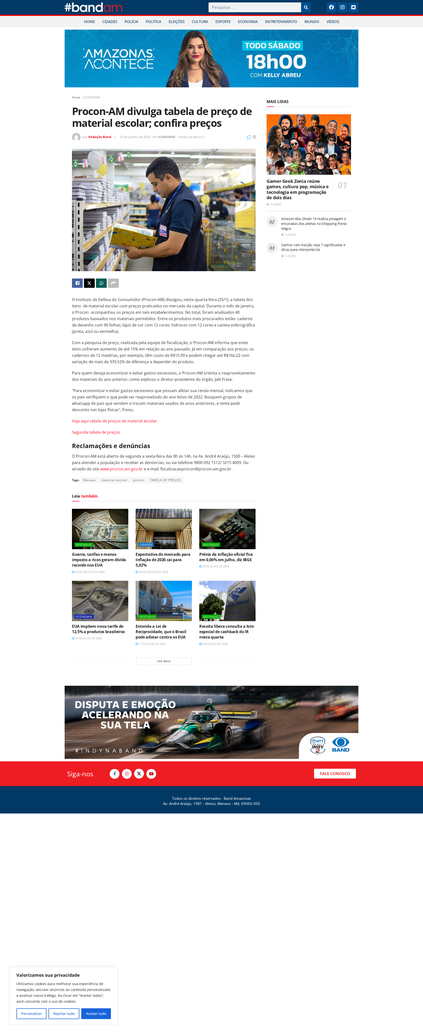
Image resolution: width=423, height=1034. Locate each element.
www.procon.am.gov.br (121, 469)
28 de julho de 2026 (215, 566)
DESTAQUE (84, 544)
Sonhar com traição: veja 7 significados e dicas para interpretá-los (313, 247)
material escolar (114, 480)
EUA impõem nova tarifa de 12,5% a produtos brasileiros (98, 629)
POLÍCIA (131, 21)
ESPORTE (223, 21)
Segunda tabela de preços (96, 432)
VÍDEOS (333, 21)
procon (138, 480)
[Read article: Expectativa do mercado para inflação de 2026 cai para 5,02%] (164, 529)
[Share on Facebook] (77, 283)
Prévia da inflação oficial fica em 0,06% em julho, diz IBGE (226, 557)
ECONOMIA (248, 21)
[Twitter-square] (353, 7)
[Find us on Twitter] (139, 773)
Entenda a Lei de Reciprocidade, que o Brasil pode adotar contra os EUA (161, 632)
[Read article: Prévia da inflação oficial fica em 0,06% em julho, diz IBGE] (227, 529)
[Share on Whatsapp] (101, 283)
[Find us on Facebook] (114, 774)
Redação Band (99, 137)
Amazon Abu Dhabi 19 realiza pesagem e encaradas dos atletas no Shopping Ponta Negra (314, 223)
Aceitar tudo (96, 1013)
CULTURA (200, 21)
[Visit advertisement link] (211, 58)
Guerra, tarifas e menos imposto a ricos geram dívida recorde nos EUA (99, 560)
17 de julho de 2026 (151, 644)
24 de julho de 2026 (88, 638)
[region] (64, 995)
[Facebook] (331, 7)
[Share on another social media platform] (113, 283)
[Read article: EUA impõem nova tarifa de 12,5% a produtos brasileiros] (100, 601)
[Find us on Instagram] (127, 774)
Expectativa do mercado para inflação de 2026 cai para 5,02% (163, 560)
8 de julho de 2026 (214, 644)
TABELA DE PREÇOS (165, 480)
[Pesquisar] (306, 7)
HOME (89, 21)
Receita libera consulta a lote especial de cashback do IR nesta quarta (226, 632)
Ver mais (164, 661)
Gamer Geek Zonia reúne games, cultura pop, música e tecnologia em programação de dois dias (298, 189)
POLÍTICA (153, 21)
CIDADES (109, 21)
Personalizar (31, 1013)
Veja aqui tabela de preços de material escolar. (115, 421)
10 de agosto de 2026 (153, 572)
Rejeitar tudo (64, 1013)
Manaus (89, 480)
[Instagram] (342, 7)
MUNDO (312, 21)
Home (76, 97)
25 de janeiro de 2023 (135, 137)
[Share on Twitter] (89, 283)
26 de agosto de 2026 (89, 572)
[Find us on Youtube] (151, 774)
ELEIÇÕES (177, 21)
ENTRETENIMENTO (281, 21)
